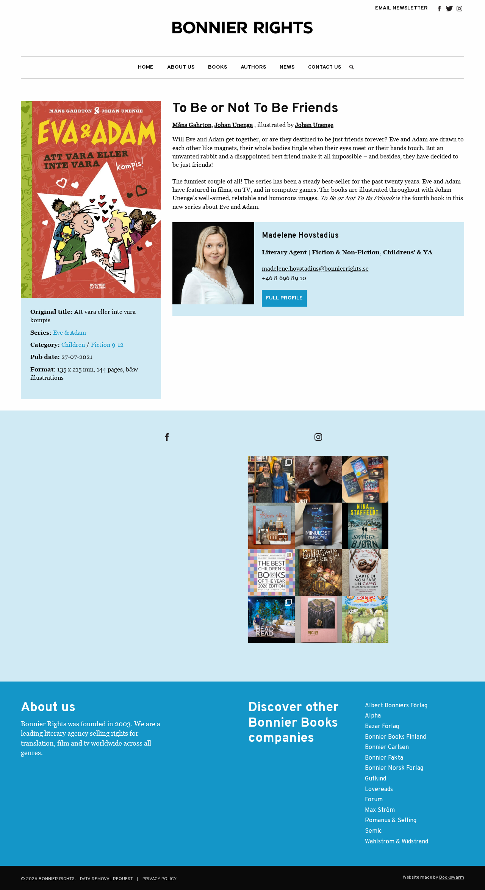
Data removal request (106, 879)
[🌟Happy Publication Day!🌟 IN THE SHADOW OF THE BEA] (365, 526)
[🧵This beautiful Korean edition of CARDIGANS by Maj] (318, 619)
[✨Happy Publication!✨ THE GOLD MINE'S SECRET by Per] (318, 572)
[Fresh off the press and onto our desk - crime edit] (365, 479)
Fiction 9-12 (107, 344)
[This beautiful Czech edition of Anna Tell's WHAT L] (318, 526)
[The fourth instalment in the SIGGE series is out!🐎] (365, 619)
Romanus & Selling (390, 820)
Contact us (324, 67)
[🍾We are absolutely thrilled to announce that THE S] (271, 572)
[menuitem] (145, 67)
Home (145, 67)
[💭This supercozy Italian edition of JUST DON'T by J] (365, 572)
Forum (374, 800)
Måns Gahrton (191, 124)
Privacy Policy (159, 879)
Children (73, 344)
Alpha (373, 716)
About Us (180, 67)
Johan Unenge (233, 124)
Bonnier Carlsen (387, 747)
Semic (373, 831)
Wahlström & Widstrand (396, 842)
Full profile (284, 298)
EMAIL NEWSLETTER (401, 8)
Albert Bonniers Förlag (396, 706)
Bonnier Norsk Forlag (394, 768)
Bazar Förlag (382, 726)
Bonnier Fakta (384, 758)
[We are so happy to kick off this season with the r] (271, 479)
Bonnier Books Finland (395, 737)
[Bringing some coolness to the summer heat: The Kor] (271, 526)
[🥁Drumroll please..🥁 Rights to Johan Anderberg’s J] (318, 479)
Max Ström (380, 810)
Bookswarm (451, 877)
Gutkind (375, 779)
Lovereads (379, 789)
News (287, 67)
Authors (253, 67)
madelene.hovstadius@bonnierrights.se (315, 268)
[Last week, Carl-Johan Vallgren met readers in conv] (271, 619)
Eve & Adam (69, 332)
